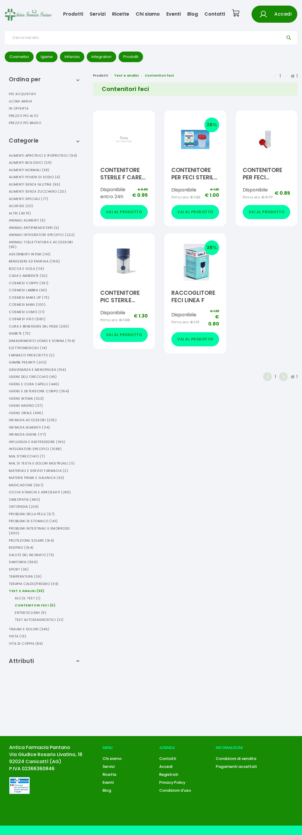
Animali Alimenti (27, 220)
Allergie (21, 206)
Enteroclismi (30, 612)
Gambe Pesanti (28, 362)
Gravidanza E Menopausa (37, 369)
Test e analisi (126, 75)
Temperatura (25, 576)
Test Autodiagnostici (39, 619)
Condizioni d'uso (175, 790)
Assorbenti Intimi (30, 254)
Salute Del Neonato (31, 555)
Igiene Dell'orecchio (33, 376)
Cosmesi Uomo (27, 312)
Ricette (120, 14)
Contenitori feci (159, 75)
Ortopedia (24, 506)
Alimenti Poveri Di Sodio (34, 177)
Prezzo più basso (25, 122)
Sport (19, 569)
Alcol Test (27, 598)
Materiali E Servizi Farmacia (38, 470)
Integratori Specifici (35, 449)
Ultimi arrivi (20, 101)
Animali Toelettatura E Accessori (41, 244)
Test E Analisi (27, 590)
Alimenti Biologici (30, 162)
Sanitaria (23, 562)
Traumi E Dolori (29, 629)
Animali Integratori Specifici (42, 234)
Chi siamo (148, 14)
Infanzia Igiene (27, 434)
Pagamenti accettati (236, 766)
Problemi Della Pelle (32, 514)
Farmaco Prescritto (32, 355)
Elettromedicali (28, 347)
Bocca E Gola (26, 268)
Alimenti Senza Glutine (34, 184)
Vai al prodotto (124, 211)
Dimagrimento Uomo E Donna (42, 340)
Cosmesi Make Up (29, 297)
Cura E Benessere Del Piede (39, 326)
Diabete (19, 333)
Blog (192, 14)
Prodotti (73, 14)
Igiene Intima (26, 398)
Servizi (98, 14)
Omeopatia (24, 499)
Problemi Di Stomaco (33, 521)
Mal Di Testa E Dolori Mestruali (42, 463)
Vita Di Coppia (26, 643)
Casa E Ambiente (28, 275)
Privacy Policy (172, 782)
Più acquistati (22, 94)
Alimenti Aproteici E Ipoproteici (43, 155)
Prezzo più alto (23, 115)
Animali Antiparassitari (34, 227)
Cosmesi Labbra (28, 290)
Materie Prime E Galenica (36, 477)
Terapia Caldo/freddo (34, 583)
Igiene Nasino (26, 405)
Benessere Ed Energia (34, 261)
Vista (17, 636)
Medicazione (26, 485)
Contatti (214, 14)
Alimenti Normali (29, 170)
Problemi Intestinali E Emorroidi (39, 531)
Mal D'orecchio (27, 456)
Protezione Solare (31, 540)
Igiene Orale (26, 413)
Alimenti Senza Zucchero (37, 191)
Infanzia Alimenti (29, 427)
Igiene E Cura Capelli (34, 384)
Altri (20, 213)
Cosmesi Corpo (29, 283)
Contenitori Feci (35, 605)
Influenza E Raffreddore (37, 441)
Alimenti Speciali (28, 198)
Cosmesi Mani (27, 304)
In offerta (18, 108)
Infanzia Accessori (33, 420)
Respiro (21, 547)
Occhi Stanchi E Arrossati (40, 492)
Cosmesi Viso (27, 319)
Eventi (173, 14)
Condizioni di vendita (236, 758)
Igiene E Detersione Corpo (39, 391)
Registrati (168, 774)
